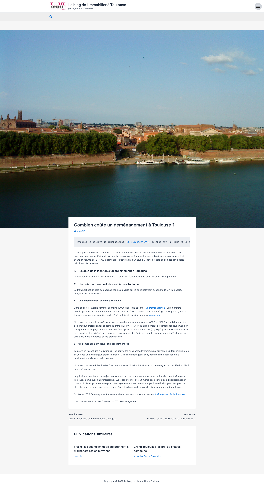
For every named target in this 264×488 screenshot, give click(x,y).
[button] (51, 17)
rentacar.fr (154, 315)
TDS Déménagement (137, 242)
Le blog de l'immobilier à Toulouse (97, 5)
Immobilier (78, 456)
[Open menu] (258, 6)
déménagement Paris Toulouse (169, 394)
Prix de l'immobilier (152, 456)
